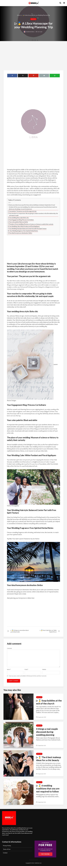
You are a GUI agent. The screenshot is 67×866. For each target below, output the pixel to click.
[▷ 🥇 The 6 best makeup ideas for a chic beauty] (18, 763)
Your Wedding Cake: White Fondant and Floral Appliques (24, 226)
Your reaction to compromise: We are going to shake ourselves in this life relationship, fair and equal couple (33, 214)
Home (18, 15)
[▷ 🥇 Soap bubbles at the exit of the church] (18, 706)
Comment (9, 648)
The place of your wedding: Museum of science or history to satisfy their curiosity (31, 224)
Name (9, 669)
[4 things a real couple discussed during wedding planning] (18, 735)
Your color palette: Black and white (18, 222)
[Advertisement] (33, 55)
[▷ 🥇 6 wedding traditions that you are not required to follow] (18, 791)
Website (44, 669)
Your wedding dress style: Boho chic (19, 217)
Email (26, 669)
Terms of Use (6, 849)
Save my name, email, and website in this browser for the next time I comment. (27, 675)
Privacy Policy (7, 845)
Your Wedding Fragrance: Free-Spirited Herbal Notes (24, 231)
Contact (5, 853)
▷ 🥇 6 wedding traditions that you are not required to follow (47, 788)
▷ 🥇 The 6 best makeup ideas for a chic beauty (48, 759)
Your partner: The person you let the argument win (22, 211)
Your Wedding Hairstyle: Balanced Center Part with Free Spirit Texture (27, 228)
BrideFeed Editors (30, 31)
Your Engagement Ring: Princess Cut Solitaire (21, 220)
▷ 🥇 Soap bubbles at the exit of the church (49, 702)
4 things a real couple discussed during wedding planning (47, 731)
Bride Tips (33, 19)
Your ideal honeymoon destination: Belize (20, 233)
